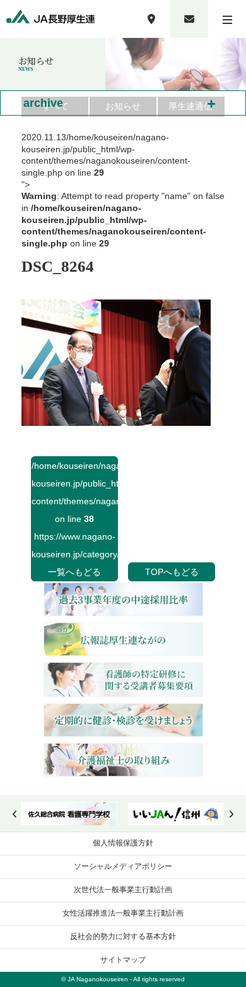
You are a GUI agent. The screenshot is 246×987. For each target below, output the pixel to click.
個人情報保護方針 (123, 843)
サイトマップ (123, 959)
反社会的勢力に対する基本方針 (123, 936)
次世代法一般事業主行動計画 (123, 889)
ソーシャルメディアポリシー (123, 866)
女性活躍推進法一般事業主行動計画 (123, 913)
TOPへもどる (172, 572)
